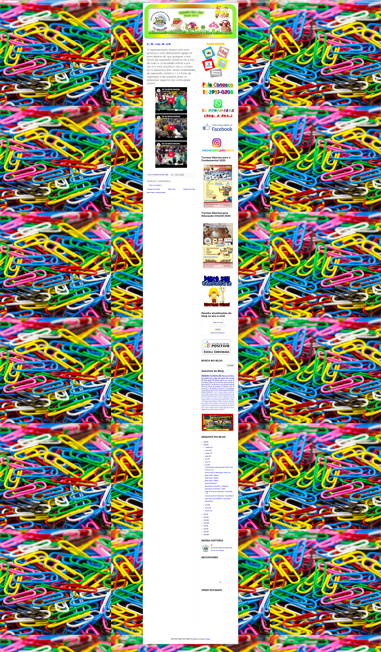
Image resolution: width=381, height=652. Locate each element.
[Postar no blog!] (177, 175)
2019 (205, 442)
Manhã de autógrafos (211, 400)
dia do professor (216, 405)
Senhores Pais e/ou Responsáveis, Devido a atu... (218, 472)
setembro (208, 453)
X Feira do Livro (209, 470)
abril (206, 505)
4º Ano (209, 388)
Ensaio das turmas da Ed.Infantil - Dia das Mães (218, 498)
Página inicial (171, 189)
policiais (221, 407)
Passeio (223, 378)
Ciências (210, 386)
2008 (205, 534)
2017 (205, 514)
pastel (216, 407)
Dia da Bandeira (227, 394)
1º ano (214, 392)
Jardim (215, 378)
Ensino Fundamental (208, 396)
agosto (207, 456)
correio (210, 405)
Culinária (206, 378)
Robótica (211, 402)
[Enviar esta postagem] (172, 175)
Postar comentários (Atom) (158, 192)
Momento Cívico (227, 386)
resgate (215, 409)
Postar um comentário (155, 185)
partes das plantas (209, 407)
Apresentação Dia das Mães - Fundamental (216, 486)
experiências (223, 405)
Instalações (203, 400)
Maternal (224, 376)
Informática (204, 382)
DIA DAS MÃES (209, 501)
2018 (205, 445)
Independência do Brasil (228, 398)
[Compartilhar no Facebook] (181, 175)
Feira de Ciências (223, 396)
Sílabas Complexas (204, 403)
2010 (205, 529)
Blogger (208, 639)
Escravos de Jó (216, 396)
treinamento (221, 409)
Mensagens (219, 400)
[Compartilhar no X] (179, 175)
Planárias (206, 402)
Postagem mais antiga (189, 189)
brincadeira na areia (217, 403)
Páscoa (212, 382)
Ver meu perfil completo (217, 550)
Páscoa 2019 (204, 384)
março (207, 508)
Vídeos (232, 376)
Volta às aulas (229, 384)
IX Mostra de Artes (217, 398)
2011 (205, 526)
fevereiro (208, 511)
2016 (205, 517)
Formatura (218, 386)
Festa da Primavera (207, 398)
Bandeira (215, 388)
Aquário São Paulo (227, 392)
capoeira (224, 403)
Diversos (221, 388)
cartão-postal (230, 403)
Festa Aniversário (231, 396)
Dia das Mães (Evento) (211, 483)
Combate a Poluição (209, 394)
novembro (208, 447)
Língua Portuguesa (224, 390)
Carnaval (231, 378)
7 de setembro (219, 392)
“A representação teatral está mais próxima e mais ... (219, 467)
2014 (205, 523)
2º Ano (226, 388)
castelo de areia (204, 405)
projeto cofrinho (210, 409)
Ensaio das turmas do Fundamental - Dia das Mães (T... (219, 496)
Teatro (211, 403)
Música (224, 400)
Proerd (203, 388)
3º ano (212, 384)
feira (228, 405)
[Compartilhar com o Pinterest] (183, 175)
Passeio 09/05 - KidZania (211, 475)
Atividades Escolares (209, 376)
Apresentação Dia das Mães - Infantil (215, 489)
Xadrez (203, 386)
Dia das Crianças (227, 380)
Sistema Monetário (207, 392)
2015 (205, 520)
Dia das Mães (219, 382)
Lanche (216, 390)
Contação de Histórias (218, 394)
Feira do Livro (219, 384)
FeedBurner (221, 333)
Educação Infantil (209, 390)
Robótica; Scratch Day (218, 402)
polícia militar (226, 407)
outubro (207, 450)
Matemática (231, 390)
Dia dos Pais (229, 382)
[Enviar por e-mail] (176, 175)
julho (206, 459)
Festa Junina (208, 380)
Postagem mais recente (153, 189)
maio (206, 465)
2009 (205, 532)
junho (207, 462)
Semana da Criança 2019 (228, 402)
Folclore (217, 380)
